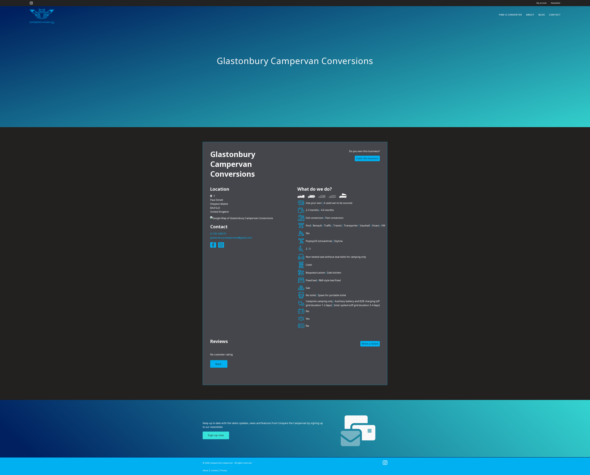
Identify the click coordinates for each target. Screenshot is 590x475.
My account (542, 3)
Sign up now (216, 435)
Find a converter (510, 14)
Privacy (223, 470)
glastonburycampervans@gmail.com (231, 237)
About (530, 14)
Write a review (370, 343)
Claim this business (367, 158)
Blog (542, 14)
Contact (555, 14)
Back (218, 364)
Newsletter (555, 3)
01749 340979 (218, 233)
